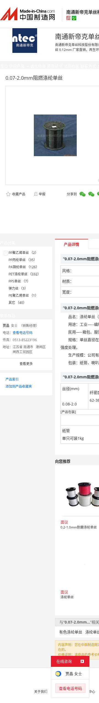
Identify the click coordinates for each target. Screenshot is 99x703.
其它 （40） (17, 302)
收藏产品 (18, 194)
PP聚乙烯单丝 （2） (23, 252)
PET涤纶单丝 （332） (25, 274)
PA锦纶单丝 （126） (24, 267)
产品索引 (12, 379)
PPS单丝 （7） (19, 281)
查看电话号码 (22, 332)
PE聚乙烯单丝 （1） (23, 295)
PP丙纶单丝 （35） (23, 260)
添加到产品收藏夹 (19, 386)
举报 (42, 194)
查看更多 (26, 363)
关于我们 (40, 691)
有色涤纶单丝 (70, 632)
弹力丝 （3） (18, 288)
